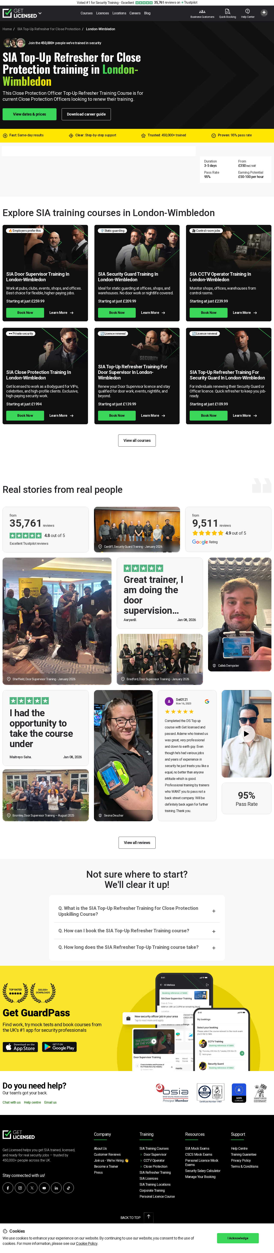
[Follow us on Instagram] (20, 1187)
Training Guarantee (243, 1154)
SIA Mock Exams (197, 1148)
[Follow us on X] (32, 1187)
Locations (119, 13)
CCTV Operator (154, 1160)
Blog (147, 13)
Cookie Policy (86, 1243)
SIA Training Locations (155, 1184)
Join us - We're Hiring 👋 (111, 1160)
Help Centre (239, 1148)
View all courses (137, 440)
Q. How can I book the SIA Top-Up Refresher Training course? (123, 930)
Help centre (32, 1102)
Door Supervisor (155, 1154)
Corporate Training (152, 1190)
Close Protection (155, 1166)
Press (98, 1172)
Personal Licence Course (157, 1196)
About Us (100, 1148)
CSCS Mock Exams (198, 1154)
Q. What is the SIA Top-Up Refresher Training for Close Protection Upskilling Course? (128, 911)
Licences (102, 13)
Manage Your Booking (200, 1177)
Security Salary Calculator (202, 1171)
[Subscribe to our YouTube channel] (44, 1187)
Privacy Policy (241, 1160)
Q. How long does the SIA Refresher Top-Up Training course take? (128, 947)
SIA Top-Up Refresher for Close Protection (48, 29)
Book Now (25, 313)
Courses (87, 13)
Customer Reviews (107, 1154)
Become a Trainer (106, 1166)
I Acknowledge (238, 1238)
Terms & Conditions (244, 1166)
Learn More (58, 313)
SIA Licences (149, 1178)
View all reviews (137, 842)
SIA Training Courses (154, 1148)
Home (7, 29)
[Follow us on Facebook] (8, 1187)
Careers (135, 13)
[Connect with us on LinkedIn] (56, 1187)
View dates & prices (29, 114)
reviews (165, 2)
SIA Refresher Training (155, 1172)
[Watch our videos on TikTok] (68, 1187)
